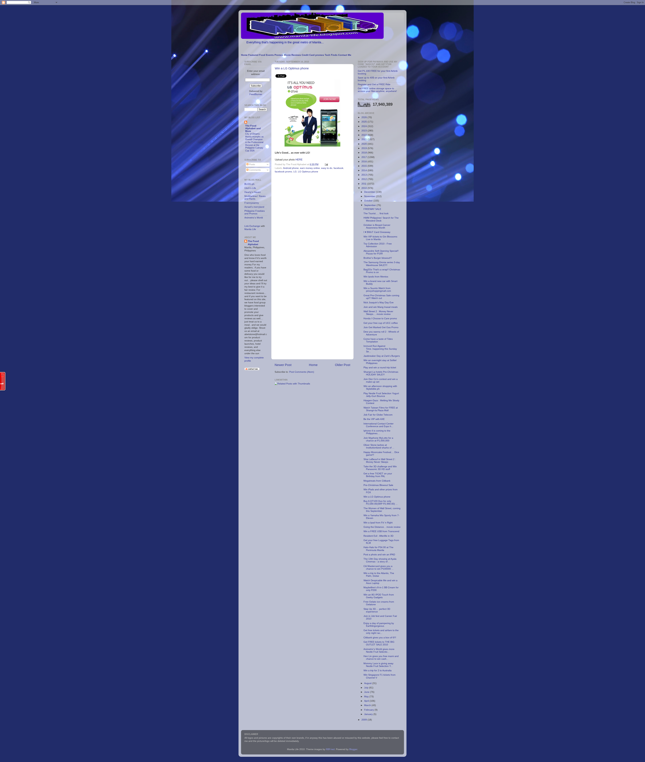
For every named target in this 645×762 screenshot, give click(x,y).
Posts (251, 164)
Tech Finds (331, 55)
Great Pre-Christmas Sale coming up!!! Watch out (381, 296)
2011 (364, 183)
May (366, 696)
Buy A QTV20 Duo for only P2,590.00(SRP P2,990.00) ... (380, 502)
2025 (364, 121)
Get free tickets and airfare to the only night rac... (381, 631)
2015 (364, 166)
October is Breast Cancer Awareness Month (376, 226)
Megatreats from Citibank (376, 481)
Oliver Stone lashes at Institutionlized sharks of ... (378, 446)
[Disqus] (312, 220)
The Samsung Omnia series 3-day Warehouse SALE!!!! (381, 263)
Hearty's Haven (252, 192)
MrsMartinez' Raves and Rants (255, 197)
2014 (364, 170)
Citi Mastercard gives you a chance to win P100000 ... (378, 567)
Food (262, 55)
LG (295, 171)
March (368, 705)
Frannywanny (251, 203)
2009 (364, 719)
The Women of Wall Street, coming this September (381, 509)
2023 (364, 130)
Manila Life (250, 229)
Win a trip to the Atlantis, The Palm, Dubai (378, 574)
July (366, 687)
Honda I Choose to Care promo (380, 318)
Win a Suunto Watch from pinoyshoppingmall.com (377, 289)
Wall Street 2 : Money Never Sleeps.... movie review (378, 312)
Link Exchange (252, 226)
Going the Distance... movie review (381, 527)
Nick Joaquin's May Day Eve (378, 302)
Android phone (291, 168)
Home (244, 55)
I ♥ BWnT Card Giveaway (376, 232)
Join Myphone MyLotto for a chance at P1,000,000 (378, 439)
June (367, 692)
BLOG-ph (249, 184)
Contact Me (344, 55)
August (368, 683)
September (370, 205)
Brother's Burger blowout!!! (377, 258)
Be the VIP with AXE (374, 419)
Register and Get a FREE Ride (374, 84)
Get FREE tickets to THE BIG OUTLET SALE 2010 (378, 643)
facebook (338, 168)
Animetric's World (253, 217)
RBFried (330, 749)
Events (270, 55)
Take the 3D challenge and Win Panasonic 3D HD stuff (380, 467)
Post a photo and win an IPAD (379, 554)
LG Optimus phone (308, 171)
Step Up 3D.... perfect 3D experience (376, 610)
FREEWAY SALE (372, 209)
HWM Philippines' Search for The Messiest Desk (381, 219)
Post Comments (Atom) (301, 372)
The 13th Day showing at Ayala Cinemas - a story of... (379, 560)
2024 (364, 126)
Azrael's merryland (254, 207)
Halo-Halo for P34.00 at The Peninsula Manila (378, 548)
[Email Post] (326, 164)
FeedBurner (255, 94)
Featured (253, 55)
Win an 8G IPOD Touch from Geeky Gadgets (378, 596)
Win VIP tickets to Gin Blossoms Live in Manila (380, 238)
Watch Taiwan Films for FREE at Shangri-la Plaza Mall (380, 409)
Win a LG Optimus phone (292, 68)
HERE (299, 159)
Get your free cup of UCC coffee (380, 323)
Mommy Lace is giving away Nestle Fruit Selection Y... (378, 664)
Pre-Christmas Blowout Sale (378, 485)
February (369, 710)
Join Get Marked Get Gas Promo (380, 327)
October (368, 200)
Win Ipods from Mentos (375, 276)
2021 (364, 139)
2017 (364, 157)
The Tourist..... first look (376, 213)
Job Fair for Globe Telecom (378, 415)
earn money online (310, 168)
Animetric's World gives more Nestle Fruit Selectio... (378, 650)
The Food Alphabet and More (253, 128)
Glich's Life (250, 188)
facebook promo (283, 171)
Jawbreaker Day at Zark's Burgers (381, 356)
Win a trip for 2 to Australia (377, 670)
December (370, 192)
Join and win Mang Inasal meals (380, 307)
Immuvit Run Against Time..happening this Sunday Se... (380, 349)
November (370, 196)
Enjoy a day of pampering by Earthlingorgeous (378, 624)
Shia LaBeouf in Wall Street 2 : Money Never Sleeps (379, 460)
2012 (364, 179)
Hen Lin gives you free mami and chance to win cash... (381, 657)
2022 (364, 135)
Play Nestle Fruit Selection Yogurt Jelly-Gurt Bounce (381, 394)
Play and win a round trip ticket (379, 367)
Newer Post (283, 365)
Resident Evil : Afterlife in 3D (378, 536)
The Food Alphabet (253, 243)
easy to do (326, 168)
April (367, 701)
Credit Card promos (313, 55)
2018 (364, 152)
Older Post (342, 365)
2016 (364, 161)
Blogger (353, 749)
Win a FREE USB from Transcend (381, 531)
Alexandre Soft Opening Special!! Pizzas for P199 (381, 252)
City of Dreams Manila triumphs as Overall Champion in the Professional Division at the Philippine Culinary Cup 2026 (254, 142)
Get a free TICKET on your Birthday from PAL (377, 475)
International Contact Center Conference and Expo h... (378, 425)
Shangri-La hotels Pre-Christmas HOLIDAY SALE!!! (380, 373)
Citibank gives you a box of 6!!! (379, 637)
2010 (364, 188)
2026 (364, 117)
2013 (364, 175)
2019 (364, 148)
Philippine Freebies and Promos (254, 212)
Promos (278, 55)
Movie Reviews (292, 55)
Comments (254, 170)
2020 (364, 144)
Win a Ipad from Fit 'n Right (378, 522)
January (368, 714)
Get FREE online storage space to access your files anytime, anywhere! (377, 89)
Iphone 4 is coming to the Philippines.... (376, 432)
